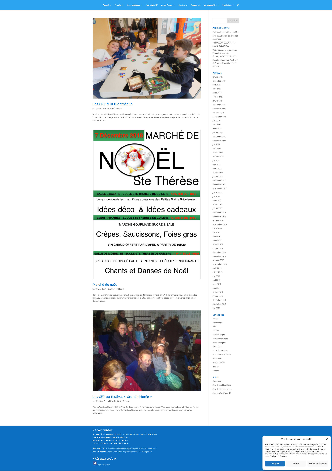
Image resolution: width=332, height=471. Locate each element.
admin (98, 108)
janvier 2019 (218, 296)
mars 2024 (217, 129)
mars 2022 (217, 169)
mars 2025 (217, 93)
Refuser (296, 463)
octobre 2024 (218, 113)
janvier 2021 (218, 208)
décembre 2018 (219, 300)
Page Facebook (103, 465)
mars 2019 (217, 288)
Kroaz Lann (217, 347)
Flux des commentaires (223, 389)
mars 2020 (217, 240)
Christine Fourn (102, 401)
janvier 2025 (218, 101)
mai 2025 (216, 85)
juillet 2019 (217, 272)
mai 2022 (216, 165)
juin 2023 (216, 145)
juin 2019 (216, 276)
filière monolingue (220, 339)
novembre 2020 (219, 216)
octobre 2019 (218, 260)
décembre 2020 (219, 212)
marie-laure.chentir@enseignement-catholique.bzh (130, 452)
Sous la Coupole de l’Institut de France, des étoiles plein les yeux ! (225, 63)
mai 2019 (216, 280)
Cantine (181, 5)
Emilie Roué (101, 289)
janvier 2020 (218, 248)
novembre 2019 (219, 256)
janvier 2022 (218, 177)
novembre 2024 (219, 109)
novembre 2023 (219, 141)
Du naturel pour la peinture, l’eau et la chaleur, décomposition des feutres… (225, 53)
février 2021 (218, 204)
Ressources (195, 5)
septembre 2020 (220, 224)
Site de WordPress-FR (222, 393)
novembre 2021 (219, 184)
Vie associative (210, 5)
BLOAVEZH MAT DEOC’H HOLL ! (225, 32)
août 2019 (217, 268)
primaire (216, 366)
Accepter (275, 463)
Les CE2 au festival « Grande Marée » (122, 397)
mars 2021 (217, 200)
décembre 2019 (219, 252)
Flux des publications (222, 385)
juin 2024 (216, 121)
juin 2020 (216, 232)
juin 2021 (216, 196)
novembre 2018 (219, 304)
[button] (327, 439)
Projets (118, 5)
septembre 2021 (220, 188)
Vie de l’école (166, 5)
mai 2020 (216, 236)
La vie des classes (220, 351)
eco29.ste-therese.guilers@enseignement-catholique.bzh (131, 448)
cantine (216, 331)
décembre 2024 (219, 105)
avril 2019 (217, 284)
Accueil (106, 5)
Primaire (119, 108)
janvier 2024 (218, 133)
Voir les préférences (318, 463)
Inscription (227, 5)
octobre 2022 (218, 157)
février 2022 (218, 173)
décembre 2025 (219, 81)
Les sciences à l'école (222, 355)
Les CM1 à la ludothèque (112, 104)
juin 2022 (216, 161)
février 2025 (218, 97)
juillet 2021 (217, 192)
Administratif (152, 5)
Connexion (217, 381)
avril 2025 (217, 89)
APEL (122, 289)
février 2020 (218, 244)
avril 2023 (217, 149)
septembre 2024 (220, 117)
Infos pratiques (133, 5)
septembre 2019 (220, 264)
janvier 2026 (218, 77)
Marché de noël (105, 285)
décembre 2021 (219, 180)
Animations (217, 323)
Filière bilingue (219, 335)
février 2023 (218, 153)
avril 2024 (217, 125)
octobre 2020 (218, 220)
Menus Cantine (219, 363)
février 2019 (218, 292)
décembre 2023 (219, 137)
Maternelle (217, 359)
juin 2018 (216, 308)
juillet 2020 (217, 228)
